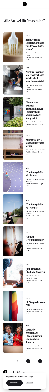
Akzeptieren (14, 383)
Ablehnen (29, 383)
